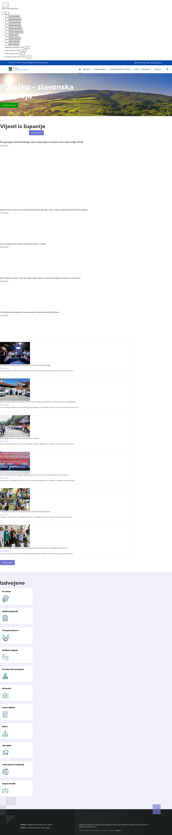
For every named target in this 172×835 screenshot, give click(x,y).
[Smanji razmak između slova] (27, 56)
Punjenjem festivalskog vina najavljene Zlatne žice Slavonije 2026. (42, 142)
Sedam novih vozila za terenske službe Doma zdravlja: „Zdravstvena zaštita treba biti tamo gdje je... (44, 209)
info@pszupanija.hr (155, 63)
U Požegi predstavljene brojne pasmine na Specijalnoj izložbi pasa (29, 312)
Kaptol (43, 828)
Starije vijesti (36, 133)
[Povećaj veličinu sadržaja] (28, 47)
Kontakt (157, 69)
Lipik (45, 825)
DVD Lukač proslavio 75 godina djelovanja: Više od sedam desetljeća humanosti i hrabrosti (40, 278)
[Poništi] (3, 13)
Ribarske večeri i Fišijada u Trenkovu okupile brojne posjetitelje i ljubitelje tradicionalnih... (34, 548)
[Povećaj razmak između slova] (30, 56)
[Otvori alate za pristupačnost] (5, 4)
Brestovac (37, 828)
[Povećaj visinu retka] (23, 53)
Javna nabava (8, 707)
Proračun (6, 591)
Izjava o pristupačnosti (86, 825)
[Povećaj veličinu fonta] (25, 50)
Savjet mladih (8, 783)
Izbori (5, 726)
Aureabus (6, 745)
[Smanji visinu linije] (20, 53)
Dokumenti (145, 69)
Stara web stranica (90, 827)
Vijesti (136, 69)
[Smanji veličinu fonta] (22, 50)
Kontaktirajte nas (9, 105)
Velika (28, 828)
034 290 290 (141, 63)
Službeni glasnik (10, 611)
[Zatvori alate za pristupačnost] (7, 13)
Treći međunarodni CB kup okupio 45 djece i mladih (23, 243)
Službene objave (10, 650)
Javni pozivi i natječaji (13, 764)
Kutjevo (50, 825)
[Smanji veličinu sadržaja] (25, 47)
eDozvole (6, 688)
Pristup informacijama (13, 669)
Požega (29, 825)
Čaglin (48, 828)
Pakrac (41, 825)
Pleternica (35, 825)
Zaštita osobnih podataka (103, 825)
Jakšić (32, 828)
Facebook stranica (135, 825)
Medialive (118, 830)
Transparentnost (10, 630)
